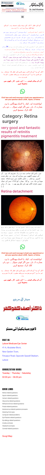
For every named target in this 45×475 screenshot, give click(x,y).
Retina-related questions (10, 393)
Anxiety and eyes (7, 423)
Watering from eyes (8, 412)
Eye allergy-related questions (11, 420)
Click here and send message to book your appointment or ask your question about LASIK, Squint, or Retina (22, 98)
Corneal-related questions (10, 428)
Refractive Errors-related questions (13, 404)
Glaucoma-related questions (11, 401)
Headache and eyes (8, 426)
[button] (22, 17)
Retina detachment (17, 191)
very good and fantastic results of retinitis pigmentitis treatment (20, 132)
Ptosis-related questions (9, 406)
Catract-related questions (10, 398)
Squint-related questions (10, 395)
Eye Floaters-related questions (11, 417)
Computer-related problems (11, 415)
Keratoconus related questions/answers (15, 409)
